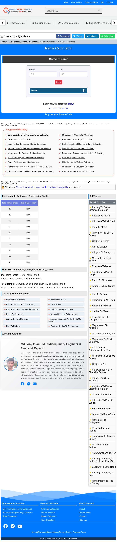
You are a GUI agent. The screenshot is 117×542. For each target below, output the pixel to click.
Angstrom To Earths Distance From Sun (100, 387)
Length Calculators (48, 42)
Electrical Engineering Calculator (17, 509)
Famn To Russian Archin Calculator (24, 162)
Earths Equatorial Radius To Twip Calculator (82, 144)
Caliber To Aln (99, 364)
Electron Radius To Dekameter (64, 326)
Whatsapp (108, 36)
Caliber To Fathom (101, 394)
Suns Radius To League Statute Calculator (27, 144)
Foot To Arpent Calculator (73, 158)
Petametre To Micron (15, 299)
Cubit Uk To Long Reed (104, 467)
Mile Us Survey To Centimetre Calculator (26, 158)
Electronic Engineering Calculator (18, 512)
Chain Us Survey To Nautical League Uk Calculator (31, 171)
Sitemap (83, 520)
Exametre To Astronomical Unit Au (99, 348)
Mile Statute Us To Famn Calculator (78, 148)
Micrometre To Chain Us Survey (20, 304)
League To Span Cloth (103, 414)
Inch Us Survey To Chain (62, 309)
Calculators (15, 42)
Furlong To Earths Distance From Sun (99, 208)
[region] (44, 233)
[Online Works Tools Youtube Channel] (20, 526)
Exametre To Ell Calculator (20, 139)
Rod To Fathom (13, 326)
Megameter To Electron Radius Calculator (27, 153)
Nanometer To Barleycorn (97, 421)
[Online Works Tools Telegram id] (13, 526)
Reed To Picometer (15, 314)
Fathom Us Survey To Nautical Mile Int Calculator (30, 167)
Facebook (64, 36)
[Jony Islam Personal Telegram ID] (29, 384)
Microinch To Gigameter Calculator (77, 135)
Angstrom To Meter (101, 305)
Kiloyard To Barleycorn (103, 252)
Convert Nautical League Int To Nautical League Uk (42, 187)
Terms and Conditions (48, 532)
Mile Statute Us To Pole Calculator (77, 162)
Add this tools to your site (58, 108)
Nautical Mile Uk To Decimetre (64, 314)
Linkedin (93, 36)
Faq (102, 2)
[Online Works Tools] (18, 10)
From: (32, 69)
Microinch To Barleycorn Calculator (78, 167)
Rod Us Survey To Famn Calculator (78, 171)
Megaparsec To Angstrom (98, 326)
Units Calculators (30, 42)
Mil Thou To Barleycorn (103, 333)
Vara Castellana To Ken (104, 453)
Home (4, 42)
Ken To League (99, 247)
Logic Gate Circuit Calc (101, 23)
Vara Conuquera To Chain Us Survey (100, 371)
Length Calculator (102, 202)
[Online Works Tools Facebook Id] (5, 526)
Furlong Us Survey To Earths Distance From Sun (102, 459)
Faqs (83, 532)
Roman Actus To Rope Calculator (77, 139)
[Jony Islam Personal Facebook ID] (23, 384)
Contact (110, 2)
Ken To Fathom (99, 294)
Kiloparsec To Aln (101, 215)
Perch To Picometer (102, 280)
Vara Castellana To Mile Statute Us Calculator (28, 135)
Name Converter (67, 42)
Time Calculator (48, 520)
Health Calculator (49, 516)
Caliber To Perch (100, 241)
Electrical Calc (17, 23)
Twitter (79, 36)
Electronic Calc (43, 23)
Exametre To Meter (101, 266)
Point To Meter (99, 227)
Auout (82, 509)
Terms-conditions (91, 2)
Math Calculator (48, 512)
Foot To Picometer (101, 408)
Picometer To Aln (58, 299)
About (66, 2)
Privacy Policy (65, 532)
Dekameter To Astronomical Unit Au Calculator (83, 153)
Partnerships (85, 512)
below (71, 104)
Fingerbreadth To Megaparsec (99, 318)
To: (61, 69)
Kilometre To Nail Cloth (103, 221)
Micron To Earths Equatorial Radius (22, 309)
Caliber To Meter (100, 311)
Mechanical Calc (70, 23)
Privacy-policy (76, 2)
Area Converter (10, 516)
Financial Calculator (50, 509)
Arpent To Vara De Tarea (17, 319)
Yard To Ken (56, 304)
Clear (58, 82)
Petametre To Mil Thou (103, 300)
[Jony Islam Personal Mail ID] (35, 384)
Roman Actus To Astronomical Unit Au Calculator (29, 148)
